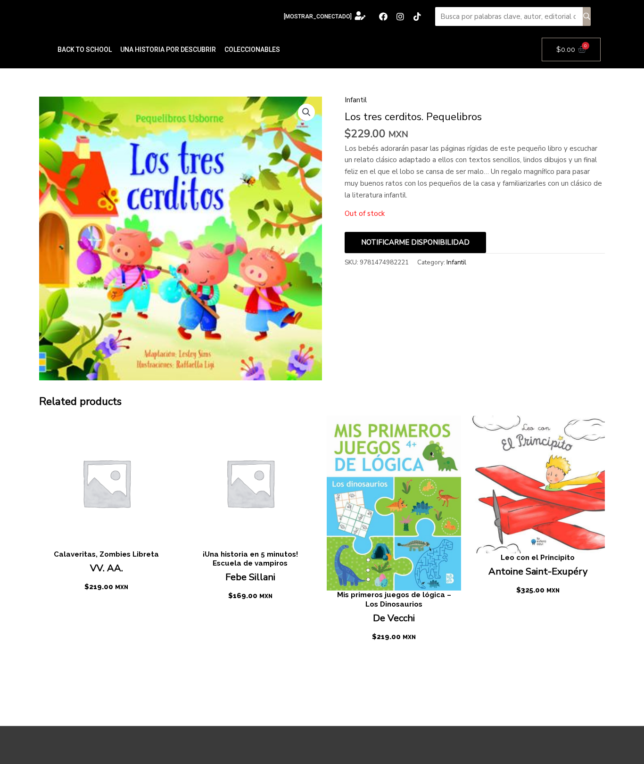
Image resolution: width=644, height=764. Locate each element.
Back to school (85, 49)
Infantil (356, 100)
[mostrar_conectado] (318, 16)
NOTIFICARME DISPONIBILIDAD (415, 242)
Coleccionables (252, 49)
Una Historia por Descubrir (168, 49)
